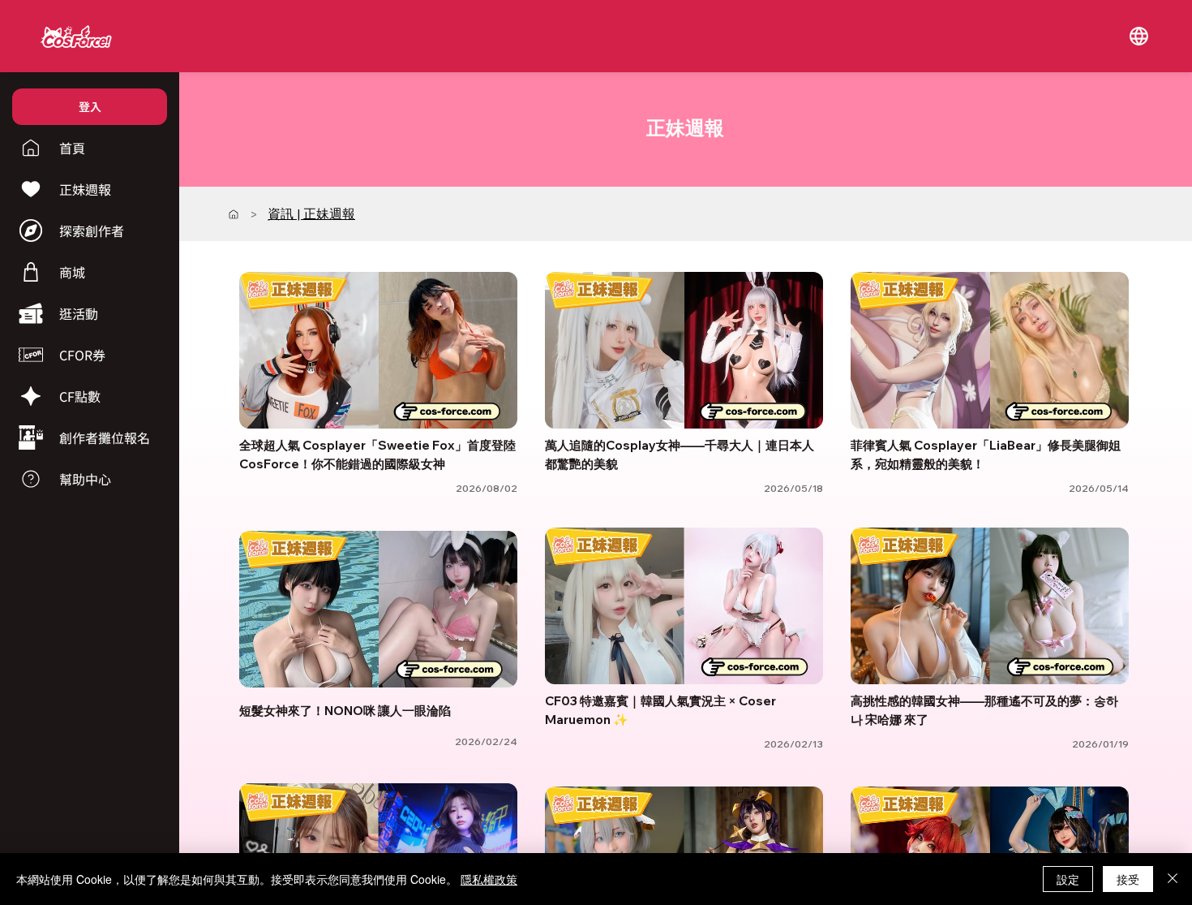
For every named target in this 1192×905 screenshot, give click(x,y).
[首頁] (233, 214)
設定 (1068, 879)
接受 (1128, 879)
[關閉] (1172, 879)
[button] (1139, 36)
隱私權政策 (489, 879)
